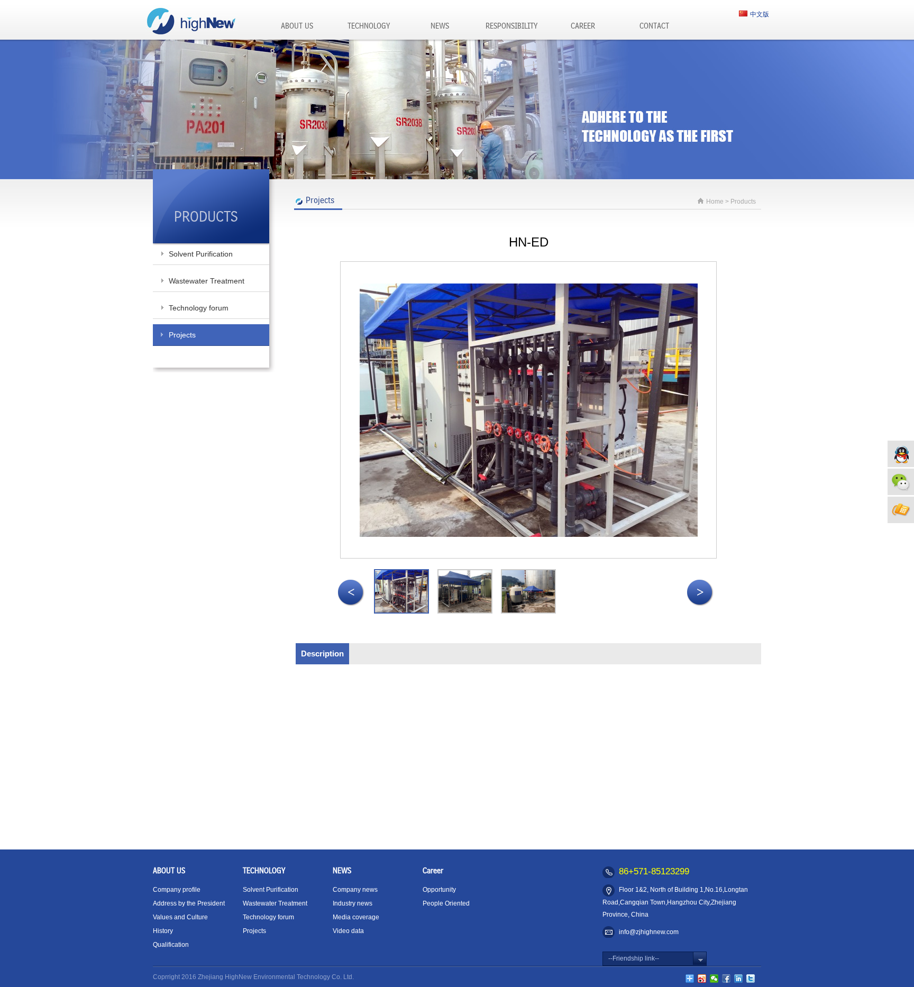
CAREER (583, 26)
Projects (182, 335)
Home (715, 201)
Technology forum (199, 308)
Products (743, 201)
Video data (348, 931)
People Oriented (446, 903)
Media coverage (356, 917)
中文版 (759, 14)
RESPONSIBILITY (511, 26)
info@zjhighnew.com (649, 932)
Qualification (171, 944)
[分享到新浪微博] (702, 978)
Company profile (176, 889)
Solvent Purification (201, 254)
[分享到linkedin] (738, 978)
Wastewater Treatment (206, 281)
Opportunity (439, 889)
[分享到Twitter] (750, 978)
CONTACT (654, 26)
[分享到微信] (714, 978)
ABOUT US (297, 26)
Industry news (352, 903)
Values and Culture (180, 917)
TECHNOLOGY (369, 26)
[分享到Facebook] (726, 978)
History (163, 931)
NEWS (440, 26)
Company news (355, 889)
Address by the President (189, 903)
